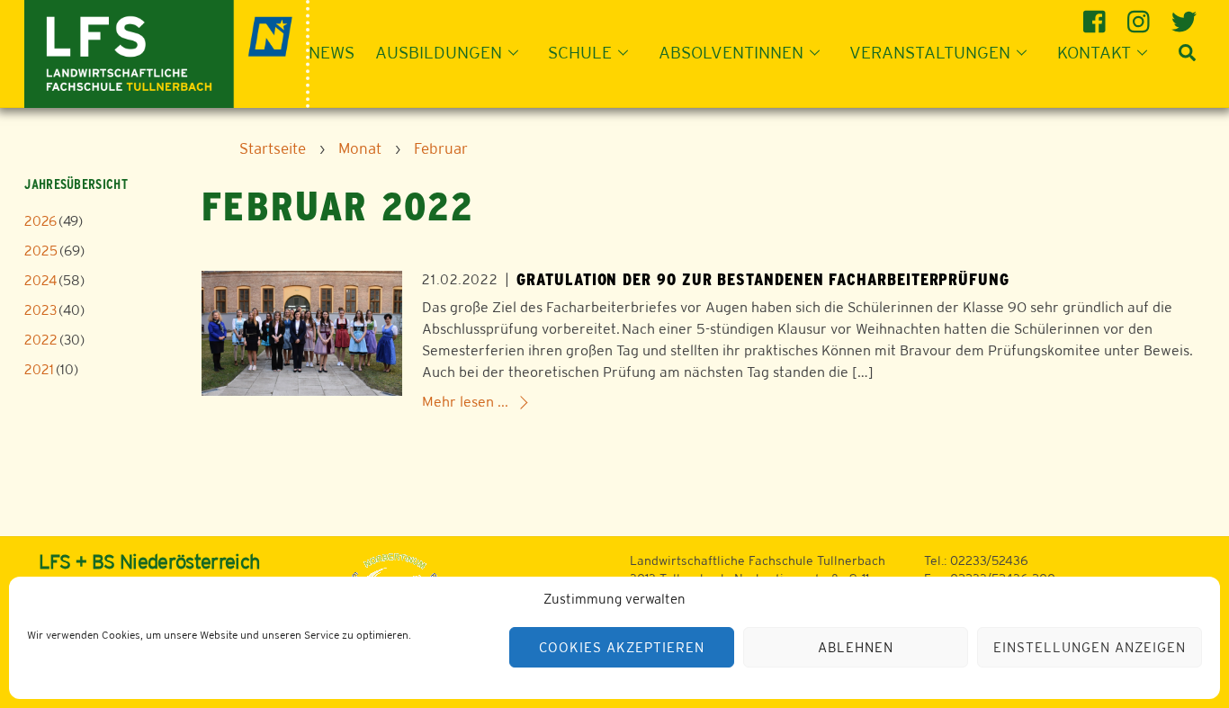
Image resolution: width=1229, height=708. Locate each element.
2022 (41, 339)
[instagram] (1141, 14)
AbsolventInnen (731, 52)
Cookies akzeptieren (621, 647)
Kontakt (1094, 52)
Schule (580, 52)
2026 (40, 221)
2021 (39, 369)
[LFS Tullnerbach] (166, 52)
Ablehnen (855, 647)
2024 (40, 280)
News (331, 52)
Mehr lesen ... (465, 401)
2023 (40, 310)
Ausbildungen (438, 52)
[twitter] (1185, 14)
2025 (41, 250)
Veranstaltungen (929, 52)
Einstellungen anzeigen (1089, 647)
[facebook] (1097, 14)
